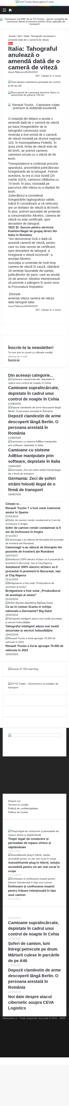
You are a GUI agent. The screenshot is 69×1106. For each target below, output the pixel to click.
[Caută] (64, 11)
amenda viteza (18, 298)
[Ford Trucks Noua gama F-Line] (35, 2)
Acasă (12, 36)
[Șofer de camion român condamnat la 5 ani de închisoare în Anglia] (34, 523)
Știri (20, 36)
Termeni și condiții (18, 804)
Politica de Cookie (18, 812)
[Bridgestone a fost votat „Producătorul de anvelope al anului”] (34, 586)
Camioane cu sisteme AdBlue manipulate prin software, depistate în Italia (34, 456)
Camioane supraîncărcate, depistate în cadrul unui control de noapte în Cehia (33, 393)
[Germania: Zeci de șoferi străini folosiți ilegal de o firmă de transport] (34, 473)
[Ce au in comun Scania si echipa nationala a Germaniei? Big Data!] (29, 602)
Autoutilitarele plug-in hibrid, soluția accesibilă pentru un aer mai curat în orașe (34, 867)
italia (31, 302)
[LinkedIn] (9, 313)
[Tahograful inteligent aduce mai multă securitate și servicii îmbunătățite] (34, 622)
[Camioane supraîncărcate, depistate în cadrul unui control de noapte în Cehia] (34, 383)
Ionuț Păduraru (16, 72)
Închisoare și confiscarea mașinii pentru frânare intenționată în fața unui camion (32, 891)
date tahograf (17, 302)
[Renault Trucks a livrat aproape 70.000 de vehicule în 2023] (34, 642)
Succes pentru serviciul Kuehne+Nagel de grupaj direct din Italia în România (32, 231)
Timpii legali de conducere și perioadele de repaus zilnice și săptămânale (29, 843)
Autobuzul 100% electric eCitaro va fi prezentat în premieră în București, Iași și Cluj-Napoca (33, 571)
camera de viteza (42, 298)
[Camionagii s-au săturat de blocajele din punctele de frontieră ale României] (34, 543)
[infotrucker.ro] (17, 10)
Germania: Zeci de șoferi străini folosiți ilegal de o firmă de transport (32, 484)
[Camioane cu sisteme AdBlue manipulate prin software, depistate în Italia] (34, 445)
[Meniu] (4, 11)
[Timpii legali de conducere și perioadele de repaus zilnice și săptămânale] (34, 834)
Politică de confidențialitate (23, 808)
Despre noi (14, 801)
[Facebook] (8, 313)
